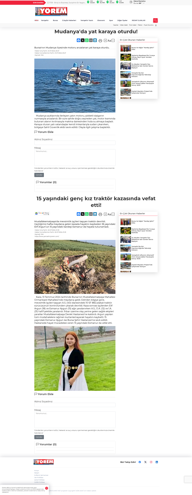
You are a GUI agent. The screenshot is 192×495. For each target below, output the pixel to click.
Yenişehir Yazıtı (87, 20)
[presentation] (83, 3)
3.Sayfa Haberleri (69, 20)
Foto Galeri (132, 25)
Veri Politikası (38, 477)
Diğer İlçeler (122, 20)
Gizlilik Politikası (39, 482)
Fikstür (140, 25)
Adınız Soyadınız (43, 139)
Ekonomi (101, 20)
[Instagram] (151, 462)
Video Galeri (124, 25)
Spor (111, 20)
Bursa (55, 20)
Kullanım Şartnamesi (41, 475)
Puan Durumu (148, 25)
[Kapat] (46, 488)
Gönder (39, 175)
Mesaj (37, 148)
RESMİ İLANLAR (138, 20)
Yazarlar (115, 25)
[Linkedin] (157, 462)
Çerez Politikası (39, 480)
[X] (145, 462)
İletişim (36, 473)
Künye (36, 470)
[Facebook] (140, 462)
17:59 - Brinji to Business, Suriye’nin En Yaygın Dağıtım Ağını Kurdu (66, 3)
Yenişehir (45, 20)
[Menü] (156, 25)
